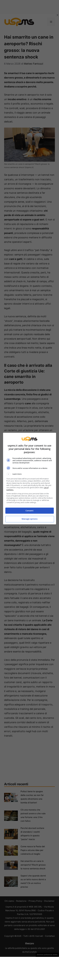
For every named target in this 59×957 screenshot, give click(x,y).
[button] (29, 474)
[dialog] (29, 478)
